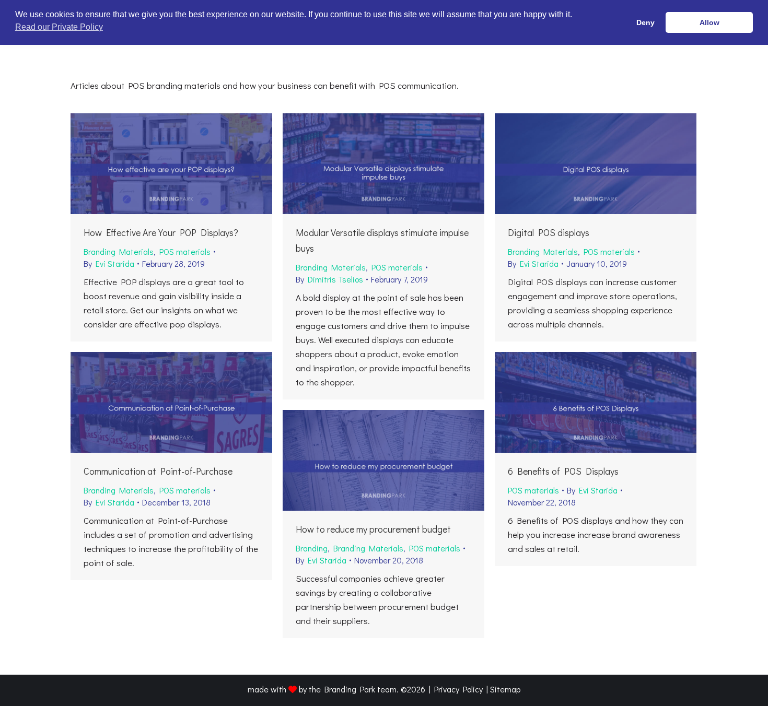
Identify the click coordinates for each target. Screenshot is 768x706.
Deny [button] (645, 22)
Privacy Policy (458, 689)
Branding (312, 548)
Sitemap (505, 689)
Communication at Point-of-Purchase (158, 471)
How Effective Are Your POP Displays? (161, 232)
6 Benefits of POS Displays (563, 471)
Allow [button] (709, 22)
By (109, 263)
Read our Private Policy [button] (59, 26)
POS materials (185, 251)
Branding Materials (119, 251)
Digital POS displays (548, 232)
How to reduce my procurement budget (373, 529)
